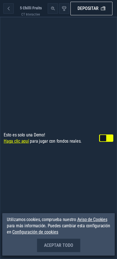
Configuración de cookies (35, 232)
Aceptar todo (58, 245)
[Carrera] (64, 8)
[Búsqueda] (53, 8)
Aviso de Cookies (92, 219)
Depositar (88, 8)
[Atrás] (8, 8)
